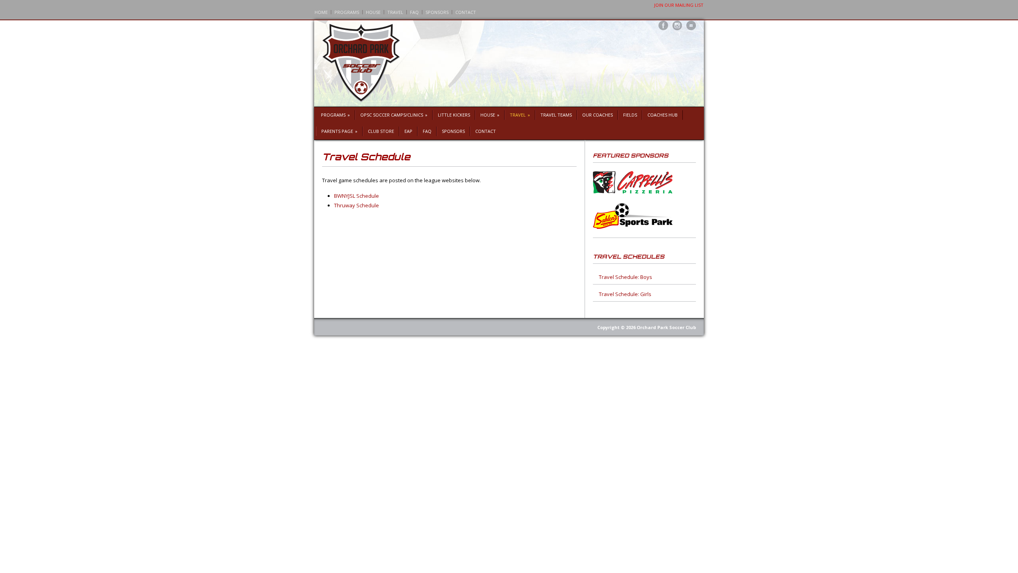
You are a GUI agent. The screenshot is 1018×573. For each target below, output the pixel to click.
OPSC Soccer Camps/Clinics (393, 115)
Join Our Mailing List (678, 5)
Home (321, 12)
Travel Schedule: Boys (625, 277)
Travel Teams (556, 115)
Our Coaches (597, 115)
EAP (408, 131)
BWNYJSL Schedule (356, 195)
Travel (395, 12)
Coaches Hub (662, 115)
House (373, 12)
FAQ (414, 12)
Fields (630, 115)
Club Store (381, 131)
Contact (465, 12)
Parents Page (339, 131)
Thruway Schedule (356, 205)
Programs (346, 12)
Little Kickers (454, 115)
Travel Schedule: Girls (625, 294)
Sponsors (437, 12)
